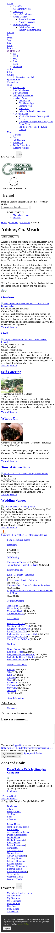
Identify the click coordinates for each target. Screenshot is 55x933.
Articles (10, 69)
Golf (15, 137)
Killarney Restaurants (17, 861)
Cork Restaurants (15, 850)
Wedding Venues (21, 148)
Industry (17, 217)
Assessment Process (22, 9)
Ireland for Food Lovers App (32, 111)
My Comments (14, 901)
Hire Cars (11, 906)
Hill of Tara (12, 608)
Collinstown (12, 685)
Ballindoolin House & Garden (21, 657)
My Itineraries (13, 898)
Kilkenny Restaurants (17, 866)
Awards (10, 32)
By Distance (12, 550)
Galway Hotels (14, 853)
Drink (9, 37)
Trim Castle (12, 605)
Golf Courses (13, 618)
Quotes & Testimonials (23, 14)
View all (5, 327)
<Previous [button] (6, 796)
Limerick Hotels (14, 869)
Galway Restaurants (16, 855)
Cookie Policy (23, 923)
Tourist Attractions (21, 145)
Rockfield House (15, 652)
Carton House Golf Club (18, 639)
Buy (9, 43)
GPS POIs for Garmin (23, 95)
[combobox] (19, 154)
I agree (7, 928)
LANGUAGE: (8, 156)
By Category (13, 552)
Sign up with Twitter (33, 753)
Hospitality (12, 545)
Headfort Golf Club (16, 623)
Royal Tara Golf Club (17, 631)
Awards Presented (27, 19)
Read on (13, 327)
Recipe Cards (19, 87)
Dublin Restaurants (16, 840)
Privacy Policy (14, 811)
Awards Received (27, 22)
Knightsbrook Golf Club (18, 628)
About (10, 3)
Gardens (17, 134)
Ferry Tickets (13, 909)
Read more (12, 791)
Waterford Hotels (15, 876)
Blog (9, 72)
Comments (12, 708)
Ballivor (11, 669)
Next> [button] (14, 796)
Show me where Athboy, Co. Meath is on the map (24, 535)
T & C (10, 809)
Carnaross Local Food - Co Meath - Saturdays (28, 585)
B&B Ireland (13, 829)
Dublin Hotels (13, 837)
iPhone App (24, 100)
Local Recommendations (18, 540)
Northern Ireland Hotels (18, 827)
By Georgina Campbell (23, 77)
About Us (17, 6)
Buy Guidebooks (21, 90)
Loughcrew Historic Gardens (21, 654)
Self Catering (19, 140)
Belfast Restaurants (16, 845)
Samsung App (25, 106)
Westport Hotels (14, 879)
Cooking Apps (20, 113)
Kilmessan (12, 682)
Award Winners (21, 16)
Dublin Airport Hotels (17, 834)
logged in (17, 745)
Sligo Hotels (12, 874)
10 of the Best (13, 51)
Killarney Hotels (14, 858)
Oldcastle (11, 690)
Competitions (13, 82)
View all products (9, 798)
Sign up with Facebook (12, 753)
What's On (18, 142)
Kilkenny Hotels (14, 863)
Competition (12, 911)
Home (4, 222)
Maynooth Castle (15, 611)
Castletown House (15, 613)
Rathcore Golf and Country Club (22, 634)
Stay (9, 40)
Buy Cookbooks (20, 92)
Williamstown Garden (17, 659)
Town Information (15, 698)
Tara (9, 693)
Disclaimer (12, 806)
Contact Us (18, 11)
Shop (9, 85)
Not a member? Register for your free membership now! (27, 748)
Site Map (11, 814)
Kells (9, 675)
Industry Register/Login (30, 30)
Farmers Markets (15, 570)
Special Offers (13, 79)
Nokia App (24, 108)
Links (9, 816)
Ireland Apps (20, 98)
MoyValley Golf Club (17, 636)
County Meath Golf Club (18, 626)
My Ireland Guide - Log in (19, 893)
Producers (11, 48)
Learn (9, 45)
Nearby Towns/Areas (17, 664)
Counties (13, 222)
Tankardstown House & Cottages (22, 565)
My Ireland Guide (21, 215)
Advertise (11, 819)
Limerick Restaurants (17, 871)
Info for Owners (21, 24)
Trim (9, 672)
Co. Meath (25, 222)
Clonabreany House (16, 562)
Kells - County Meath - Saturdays (22, 580)
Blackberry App (26, 103)
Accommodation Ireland (18, 832)
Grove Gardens (14, 649)
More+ (10, 132)
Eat (8, 35)
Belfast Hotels (13, 842)
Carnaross (11, 677)
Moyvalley (12, 688)
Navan (10, 680)
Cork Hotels (12, 848)
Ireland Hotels (13, 824)
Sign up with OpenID (11, 756)
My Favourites (14, 895)
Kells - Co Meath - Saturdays (20, 575)
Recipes (10, 74)
